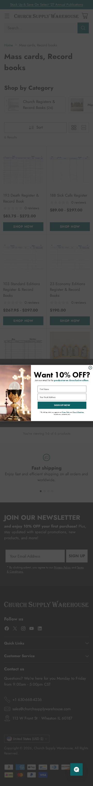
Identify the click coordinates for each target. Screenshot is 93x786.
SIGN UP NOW (62, 405)
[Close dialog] (90, 367)
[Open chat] (76, 769)
